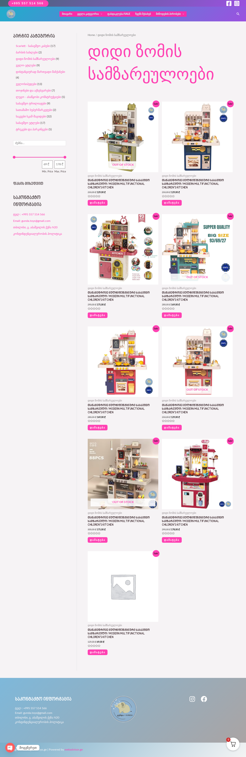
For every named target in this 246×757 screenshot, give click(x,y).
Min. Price (47, 171)
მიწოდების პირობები (168, 14)
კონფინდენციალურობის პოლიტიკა (37, 233)
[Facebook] (229, 3)
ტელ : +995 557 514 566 (29, 214)
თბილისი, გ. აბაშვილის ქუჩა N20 (35, 227)
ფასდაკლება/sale (118, 14)
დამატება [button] (172, 202)
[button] (238, 14)
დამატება (97, 202)
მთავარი (67, 14)
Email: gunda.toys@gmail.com (31, 220)
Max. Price (60, 171)
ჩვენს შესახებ (143, 14)
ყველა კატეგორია (88, 14)
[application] (100, 14)
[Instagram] (237, 3)
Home (91, 35)
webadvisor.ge (74, 749)
